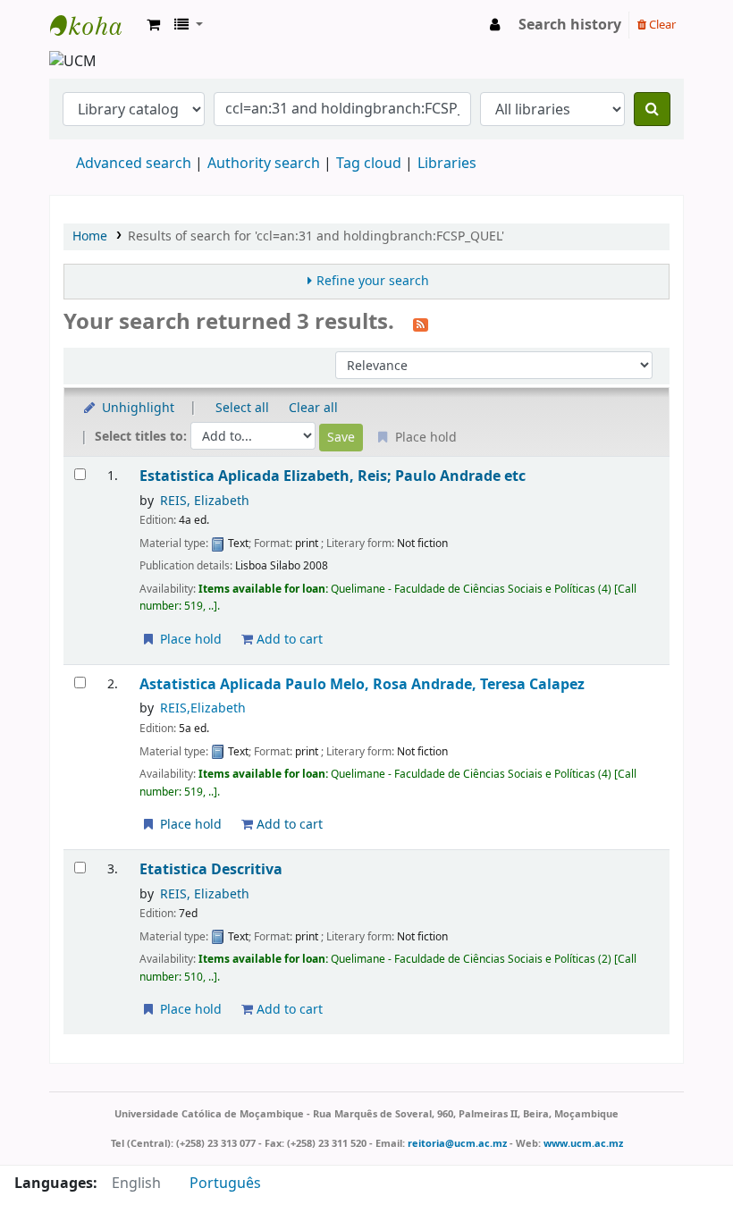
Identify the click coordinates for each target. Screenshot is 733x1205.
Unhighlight (136, 408)
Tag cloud (368, 163)
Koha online (94, 25)
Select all (242, 408)
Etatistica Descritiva (210, 869)
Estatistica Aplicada (332, 476)
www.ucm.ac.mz (583, 1143)
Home (89, 236)
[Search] (652, 109)
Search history (569, 25)
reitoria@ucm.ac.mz (457, 1143)
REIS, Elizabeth (204, 501)
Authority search (263, 163)
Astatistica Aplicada (362, 684)
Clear (661, 24)
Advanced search (133, 163)
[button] (153, 25)
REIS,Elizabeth (203, 708)
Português (225, 1183)
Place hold (189, 639)
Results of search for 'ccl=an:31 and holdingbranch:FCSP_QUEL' (316, 236)
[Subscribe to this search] (421, 324)
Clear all (313, 408)
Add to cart (288, 639)
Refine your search (372, 281)
